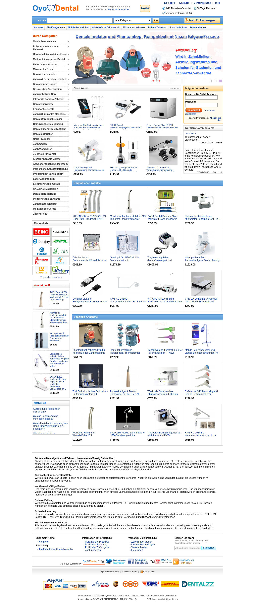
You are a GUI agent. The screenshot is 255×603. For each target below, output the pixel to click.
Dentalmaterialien (43, 134)
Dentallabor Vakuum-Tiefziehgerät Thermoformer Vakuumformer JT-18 (125, 353)
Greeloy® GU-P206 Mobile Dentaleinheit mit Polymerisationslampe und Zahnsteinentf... (124, 261)
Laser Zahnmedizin (44, 179)
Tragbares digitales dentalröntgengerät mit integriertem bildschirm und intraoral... (162, 261)
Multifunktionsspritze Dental (49, 59)
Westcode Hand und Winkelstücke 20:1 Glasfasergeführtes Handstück (89, 435)
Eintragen (184, 3)
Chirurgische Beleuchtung (48, 124)
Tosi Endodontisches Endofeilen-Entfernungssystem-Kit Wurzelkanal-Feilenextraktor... (90, 394)
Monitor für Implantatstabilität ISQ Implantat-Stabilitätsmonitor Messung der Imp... (59, 318)
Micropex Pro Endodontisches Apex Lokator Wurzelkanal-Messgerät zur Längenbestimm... (89, 127)
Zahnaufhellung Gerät (45, 94)
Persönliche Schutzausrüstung (50, 169)
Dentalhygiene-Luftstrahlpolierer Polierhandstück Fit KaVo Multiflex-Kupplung (164, 353)
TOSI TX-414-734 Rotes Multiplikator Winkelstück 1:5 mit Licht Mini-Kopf (59, 296)
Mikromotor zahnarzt (134, 27)
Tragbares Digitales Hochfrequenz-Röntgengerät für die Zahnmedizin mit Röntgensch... (89, 171)
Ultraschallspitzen (178, 27)
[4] (220, 81)
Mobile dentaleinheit (78, 27)
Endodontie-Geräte (43, 109)
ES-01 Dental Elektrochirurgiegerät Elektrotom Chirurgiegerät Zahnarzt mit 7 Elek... (125, 128)
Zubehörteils (40, 213)
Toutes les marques (51, 277)
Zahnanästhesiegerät (45, 203)
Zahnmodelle (40, 144)
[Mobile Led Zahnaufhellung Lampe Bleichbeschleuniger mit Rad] (203, 335)
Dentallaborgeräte (43, 104)
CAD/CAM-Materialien (45, 189)
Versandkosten (139, 547)
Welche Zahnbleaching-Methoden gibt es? (46, 410)
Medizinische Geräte (44, 208)
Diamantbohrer (198, 27)
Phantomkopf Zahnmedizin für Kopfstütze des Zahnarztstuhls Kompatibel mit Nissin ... (89, 353)
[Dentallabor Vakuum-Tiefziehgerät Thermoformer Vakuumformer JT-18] (128, 335)
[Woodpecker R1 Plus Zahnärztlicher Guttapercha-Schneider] (41, 340)
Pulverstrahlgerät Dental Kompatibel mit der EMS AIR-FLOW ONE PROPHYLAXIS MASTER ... (125, 395)
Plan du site (148, 571)
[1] (205, 81)
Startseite (38, 27)
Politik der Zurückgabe (97, 547)
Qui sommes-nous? (110, 571)
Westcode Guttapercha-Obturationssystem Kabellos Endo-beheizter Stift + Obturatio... (165, 394)
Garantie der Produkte (97, 541)
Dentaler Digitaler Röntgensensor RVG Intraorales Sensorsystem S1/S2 (90, 301)
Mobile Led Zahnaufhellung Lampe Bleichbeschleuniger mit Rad (202, 353)
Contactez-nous (202, 3)
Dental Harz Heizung (44, 193)
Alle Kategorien (55, 27)
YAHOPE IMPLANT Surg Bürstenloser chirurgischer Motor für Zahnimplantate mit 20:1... (165, 301)
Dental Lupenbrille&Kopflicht (49, 129)
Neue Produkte (41, 139)
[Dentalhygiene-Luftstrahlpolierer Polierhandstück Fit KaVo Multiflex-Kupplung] (165, 335)
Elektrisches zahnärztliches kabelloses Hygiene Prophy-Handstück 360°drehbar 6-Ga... (59, 360)
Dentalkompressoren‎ (45, 84)
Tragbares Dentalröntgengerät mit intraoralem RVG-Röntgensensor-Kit (163, 435)
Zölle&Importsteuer (141, 541)
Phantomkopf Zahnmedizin (48, 174)
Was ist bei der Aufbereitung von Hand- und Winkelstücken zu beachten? (50, 418)
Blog (217, 3)
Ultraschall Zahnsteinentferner (50, 54)
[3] (215, 81)
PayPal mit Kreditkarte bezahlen (56, 549)
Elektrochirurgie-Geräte (46, 184)
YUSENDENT (60, 232)
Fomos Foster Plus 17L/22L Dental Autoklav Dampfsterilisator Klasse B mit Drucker (162, 127)
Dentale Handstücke (44, 74)
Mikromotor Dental (43, 69)
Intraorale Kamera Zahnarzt (48, 99)
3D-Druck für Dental (44, 154)
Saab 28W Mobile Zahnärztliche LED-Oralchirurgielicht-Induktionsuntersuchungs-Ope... (127, 435)
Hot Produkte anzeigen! (119, 9)
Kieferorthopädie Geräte (47, 159)
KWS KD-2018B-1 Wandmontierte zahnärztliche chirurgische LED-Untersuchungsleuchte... (201, 436)
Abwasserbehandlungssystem (50, 164)
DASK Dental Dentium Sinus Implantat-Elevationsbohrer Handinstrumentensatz (162, 219)
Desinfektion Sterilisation (47, 89)
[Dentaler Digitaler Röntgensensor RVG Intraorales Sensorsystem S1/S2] (90, 283)
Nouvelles (40, 402)
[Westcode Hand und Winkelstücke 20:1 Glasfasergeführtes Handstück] (90, 417)
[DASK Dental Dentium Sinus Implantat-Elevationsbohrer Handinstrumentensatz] (165, 201)
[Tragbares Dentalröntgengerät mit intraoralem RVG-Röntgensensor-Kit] (165, 417)
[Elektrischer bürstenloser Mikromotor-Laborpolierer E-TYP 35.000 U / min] (203, 201)
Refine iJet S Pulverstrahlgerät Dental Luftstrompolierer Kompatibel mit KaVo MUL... (201, 394)
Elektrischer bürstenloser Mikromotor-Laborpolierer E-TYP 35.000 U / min (202, 219)
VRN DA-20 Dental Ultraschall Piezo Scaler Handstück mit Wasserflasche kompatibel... (201, 301)
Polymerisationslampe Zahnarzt (46, 48)
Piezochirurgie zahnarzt (46, 198)
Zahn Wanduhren (42, 149)
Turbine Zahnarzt (157, 27)
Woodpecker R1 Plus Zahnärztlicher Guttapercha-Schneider (59, 337)
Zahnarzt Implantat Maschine (49, 114)
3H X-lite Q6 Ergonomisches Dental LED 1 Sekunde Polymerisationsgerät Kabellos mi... (124, 171)
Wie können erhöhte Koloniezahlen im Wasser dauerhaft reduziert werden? (48, 428)
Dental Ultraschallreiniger (47, 119)
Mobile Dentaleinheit (44, 41)
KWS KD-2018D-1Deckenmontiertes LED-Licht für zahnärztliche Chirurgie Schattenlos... (128, 303)
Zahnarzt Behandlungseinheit (49, 79)
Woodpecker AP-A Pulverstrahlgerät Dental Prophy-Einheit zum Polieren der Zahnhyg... (202, 261)
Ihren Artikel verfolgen (143, 544)
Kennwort (44, 541)
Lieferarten (137, 550)
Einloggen (169, 3)
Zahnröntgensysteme (45, 64)
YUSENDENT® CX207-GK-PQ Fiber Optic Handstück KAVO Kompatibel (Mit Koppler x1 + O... (90, 219)
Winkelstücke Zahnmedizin (106, 27)
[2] (210, 81)
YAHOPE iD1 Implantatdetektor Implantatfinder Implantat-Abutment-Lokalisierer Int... (58, 383)
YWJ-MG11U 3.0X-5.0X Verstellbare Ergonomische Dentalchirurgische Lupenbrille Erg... (161, 171)
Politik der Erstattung (96, 544)
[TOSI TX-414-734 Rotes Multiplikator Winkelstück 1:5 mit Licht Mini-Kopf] (41, 299)
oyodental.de (111, 595)
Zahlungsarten (93, 550)
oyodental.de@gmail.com (165, 599)
